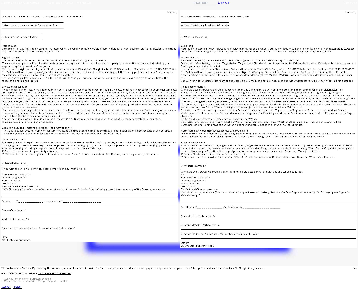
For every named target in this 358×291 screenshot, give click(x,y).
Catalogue (55, 3)
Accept (6, 286)
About (68, 3)
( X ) (354, 268)
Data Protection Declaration (54, 273)
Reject (17, 286)
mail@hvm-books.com (25, 72)
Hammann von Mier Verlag (20, 3)
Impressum (83, 3)
